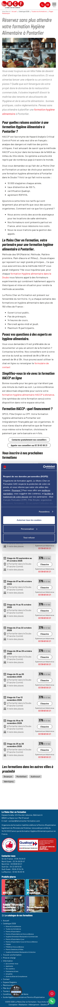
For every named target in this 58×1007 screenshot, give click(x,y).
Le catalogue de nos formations (19, 915)
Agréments (9, 966)
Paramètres (44, 511)
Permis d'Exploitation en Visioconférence (20, 934)
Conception (13, 1005)
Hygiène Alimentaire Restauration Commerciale (22, 936)
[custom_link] (52, 993)
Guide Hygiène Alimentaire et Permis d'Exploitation (24, 997)
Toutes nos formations (39, 11)
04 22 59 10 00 (16, 866)
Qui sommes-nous (12, 963)
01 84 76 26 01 (19, 859)
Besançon (8, 776)
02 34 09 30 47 (19, 861)
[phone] (52, 1001)
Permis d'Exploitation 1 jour (15, 939)
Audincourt (35, 776)
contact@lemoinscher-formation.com (24, 821)
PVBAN (8, 944)
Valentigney (9, 781)
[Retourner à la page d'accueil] (12, 3)
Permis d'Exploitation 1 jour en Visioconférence (21, 942)
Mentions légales (10, 985)
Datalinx (44, 1005)
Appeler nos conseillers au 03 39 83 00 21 (29, 445)
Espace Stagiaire (10, 982)
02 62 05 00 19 (18, 872)
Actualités (9, 974)
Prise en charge (9, 958)
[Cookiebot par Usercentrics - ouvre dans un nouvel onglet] (43, 467)
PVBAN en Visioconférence (15, 947)
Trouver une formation (12, 955)
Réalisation (23, 1005)
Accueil (14, 11)
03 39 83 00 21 (44, 548)
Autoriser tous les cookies (29, 520)
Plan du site (8, 988)
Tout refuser (29, 537)
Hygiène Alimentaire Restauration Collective (20, 952)
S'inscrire (44, 564)
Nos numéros (10, 969)
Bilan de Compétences (13, 926)
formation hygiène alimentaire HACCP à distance (28, 394)
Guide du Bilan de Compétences (16, 976)
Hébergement (34, 1005)
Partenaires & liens (12, 971)
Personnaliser (27, 529)
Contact (6, 979)
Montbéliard (21, 776)
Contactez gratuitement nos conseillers (29, 439)
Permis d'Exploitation (13, 931)
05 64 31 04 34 (17, 869)
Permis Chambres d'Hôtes (14, 949)
